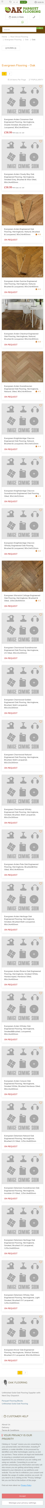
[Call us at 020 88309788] (34, 17)
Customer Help (17, 1416)
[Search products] (39, 28)
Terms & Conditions (10, 1430)
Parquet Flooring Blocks (12, 1401)
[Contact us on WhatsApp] (22, 22)
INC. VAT (15, 2)
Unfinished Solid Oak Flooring (15, 1403)
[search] (19, 29)
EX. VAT (23, 2)
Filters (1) (11, 48)
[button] (2, 1)
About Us (6, 1424)
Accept (22, 1496)
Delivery (5, 1427)
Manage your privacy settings (22, 1503)
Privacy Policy (26, 1485)
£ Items (17, 17)
